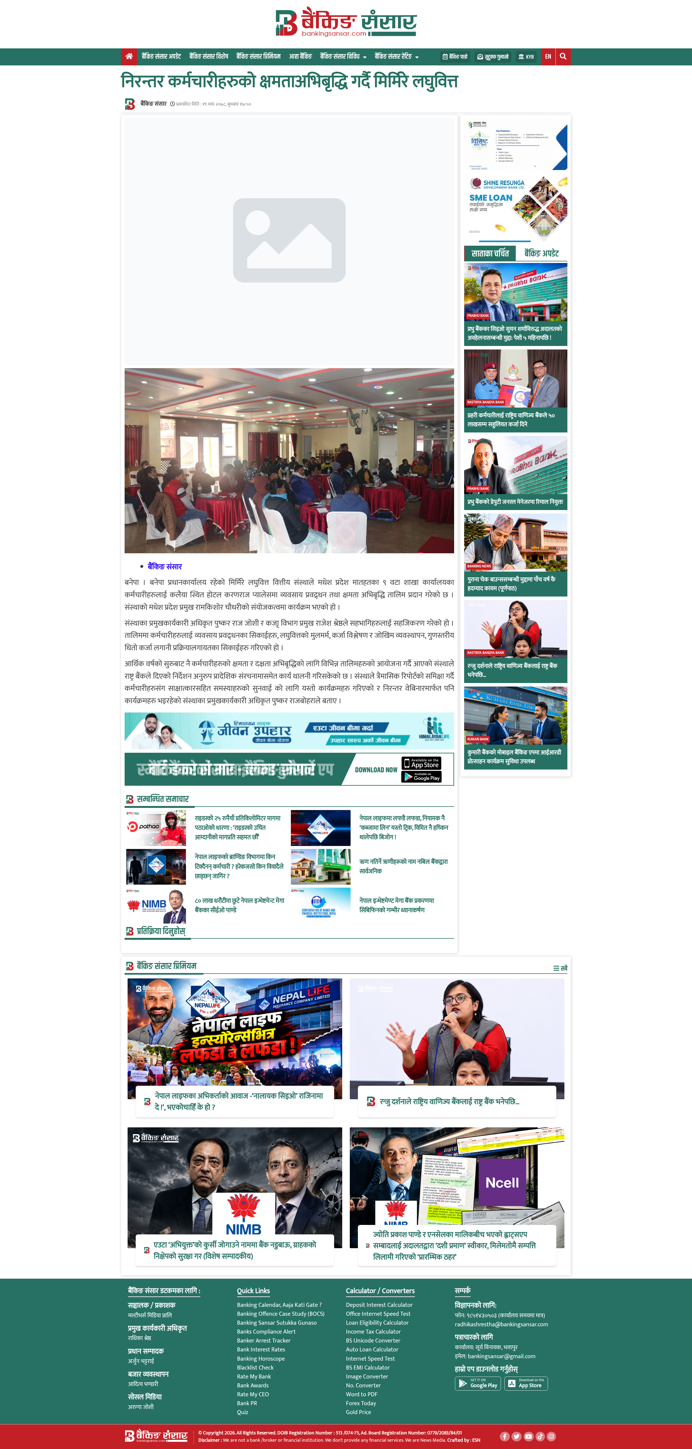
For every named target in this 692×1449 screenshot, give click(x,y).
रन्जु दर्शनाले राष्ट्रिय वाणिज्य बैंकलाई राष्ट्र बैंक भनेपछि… (512, 670)
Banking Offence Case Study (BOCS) (281, 1314)
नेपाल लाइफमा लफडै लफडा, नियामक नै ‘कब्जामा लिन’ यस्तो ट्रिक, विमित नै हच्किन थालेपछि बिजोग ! (404, 828)
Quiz (242, 1412)
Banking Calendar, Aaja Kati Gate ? (279, 1305)
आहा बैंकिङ (300, 57)
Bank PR (247, 1403)
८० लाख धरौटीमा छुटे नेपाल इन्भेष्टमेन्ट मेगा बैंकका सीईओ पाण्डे (239, 905)
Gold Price (358, 1412)
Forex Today (361, 1403)
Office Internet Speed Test (378, 1314)
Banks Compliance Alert (266, 1332)
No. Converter (363, 1386)
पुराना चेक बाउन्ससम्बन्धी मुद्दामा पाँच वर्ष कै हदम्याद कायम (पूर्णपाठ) (511, 584)
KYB (530, 57)
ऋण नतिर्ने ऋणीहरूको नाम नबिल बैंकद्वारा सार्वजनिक (404, 866)
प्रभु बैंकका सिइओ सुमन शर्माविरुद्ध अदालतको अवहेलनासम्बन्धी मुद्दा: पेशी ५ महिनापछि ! (515, 333)
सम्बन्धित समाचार (163, 799)
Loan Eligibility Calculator (377, 1323)
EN (548, 57)
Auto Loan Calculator (372, 1350)
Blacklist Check (255, 1368)
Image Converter (367, 1377)
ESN (475, 1440)
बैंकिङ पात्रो (458, 57)
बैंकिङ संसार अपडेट (161, 57)
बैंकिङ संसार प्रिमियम (259, 57)
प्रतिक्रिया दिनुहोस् (161, 931)
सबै (563, 968)
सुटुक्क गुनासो (496, 57)
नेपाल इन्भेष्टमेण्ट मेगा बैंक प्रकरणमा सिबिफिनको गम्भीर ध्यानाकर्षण (397, 905)
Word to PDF (362, 1395)
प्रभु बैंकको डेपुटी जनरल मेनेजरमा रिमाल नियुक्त (515, 501)
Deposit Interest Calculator (379, 1305)
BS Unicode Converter (373, 1341)
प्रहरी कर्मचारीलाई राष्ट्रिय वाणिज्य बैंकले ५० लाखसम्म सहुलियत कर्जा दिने (511, 420)
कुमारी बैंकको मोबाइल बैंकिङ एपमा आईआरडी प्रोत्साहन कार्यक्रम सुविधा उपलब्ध (514, 757)
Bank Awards (253, 1386)
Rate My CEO (253, 1395)
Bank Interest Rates (261, 1350)
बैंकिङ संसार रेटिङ (393, 57)
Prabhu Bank (478, 316)
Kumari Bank (477, 739)
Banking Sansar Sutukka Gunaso (277, 1323)
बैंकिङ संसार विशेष (208, 57)
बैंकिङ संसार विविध (340, 57)
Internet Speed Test (370, 1359)
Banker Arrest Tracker (264, 1341)
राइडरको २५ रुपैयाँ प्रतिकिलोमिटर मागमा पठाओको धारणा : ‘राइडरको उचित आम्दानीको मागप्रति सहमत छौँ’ (237, 828)
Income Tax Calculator (373, 1332)
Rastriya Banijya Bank (485, 402)
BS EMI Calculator (368, 1368)
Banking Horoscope (261, 1359)
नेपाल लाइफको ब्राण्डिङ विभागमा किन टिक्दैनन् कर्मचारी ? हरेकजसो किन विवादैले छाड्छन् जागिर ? (239, 866)
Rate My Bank (254, 1377)
